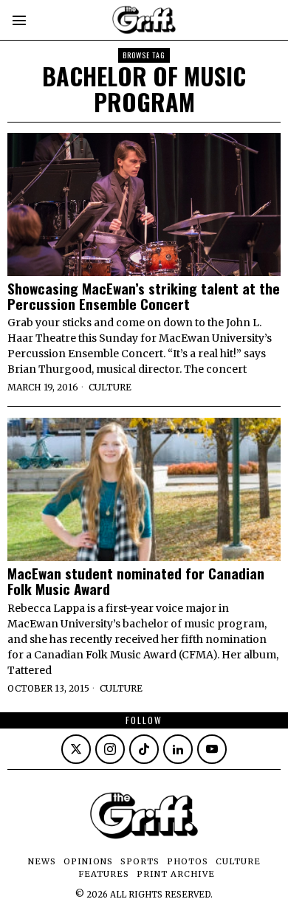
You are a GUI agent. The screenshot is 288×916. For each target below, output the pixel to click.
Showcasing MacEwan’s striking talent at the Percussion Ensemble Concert (143, 295)
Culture (110, 387)
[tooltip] (76, 749)
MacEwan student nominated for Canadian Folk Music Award (135, 580)
